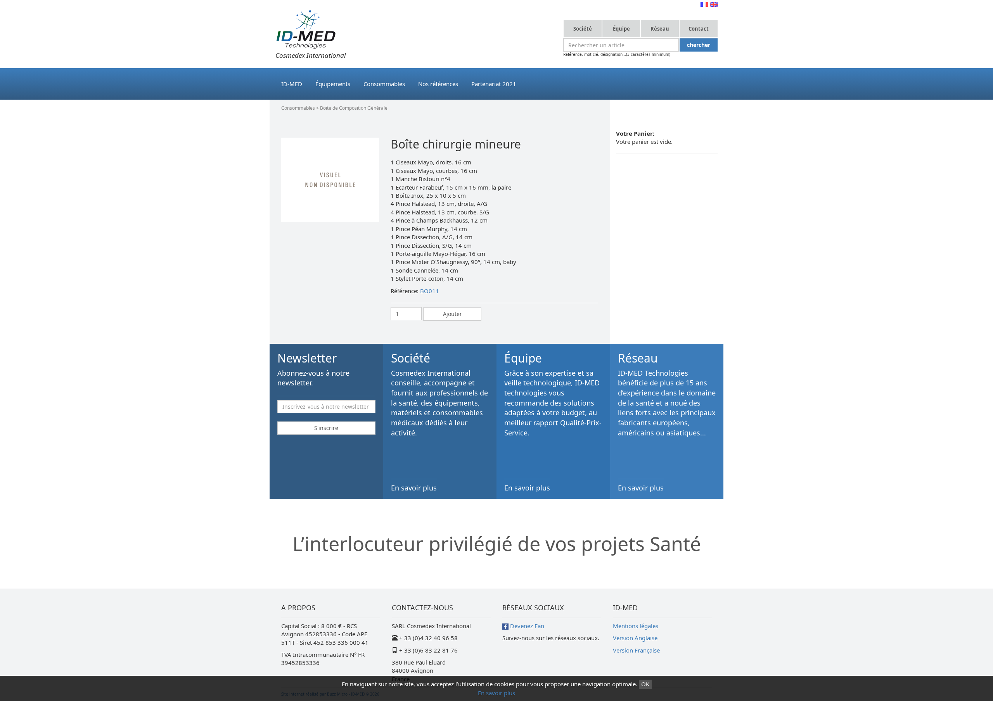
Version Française (636, 650)
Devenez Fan (526, 626)
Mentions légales (635, 626)
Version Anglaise (635, 638)
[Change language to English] (714, 4)
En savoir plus (496, 693)
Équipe (621, 28)
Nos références (438, 84)
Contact (699, 28)
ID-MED (291, 84)
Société (582, 28)
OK (645, 684)
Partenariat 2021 (493, 84)
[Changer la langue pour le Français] (704, 4)
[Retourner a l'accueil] (305, 29)
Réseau (659, 28)
